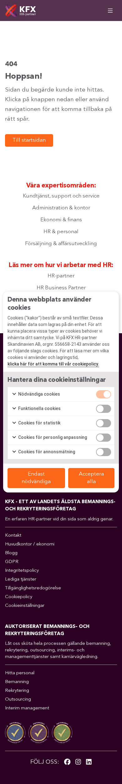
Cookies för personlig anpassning (52, 437)
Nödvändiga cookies (38, 394)
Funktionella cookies (39, 408)
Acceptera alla (91, 477)
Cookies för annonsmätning (46, 451)
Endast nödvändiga (36, 477)
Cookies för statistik (38, 422)
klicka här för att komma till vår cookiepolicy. (53, 363)
